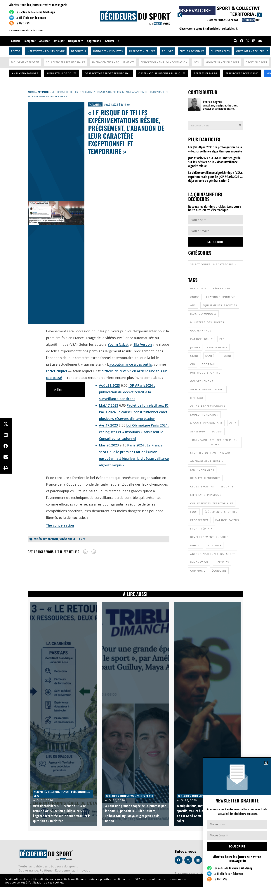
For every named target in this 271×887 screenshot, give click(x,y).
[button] (266, 762)
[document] (135, 443)
